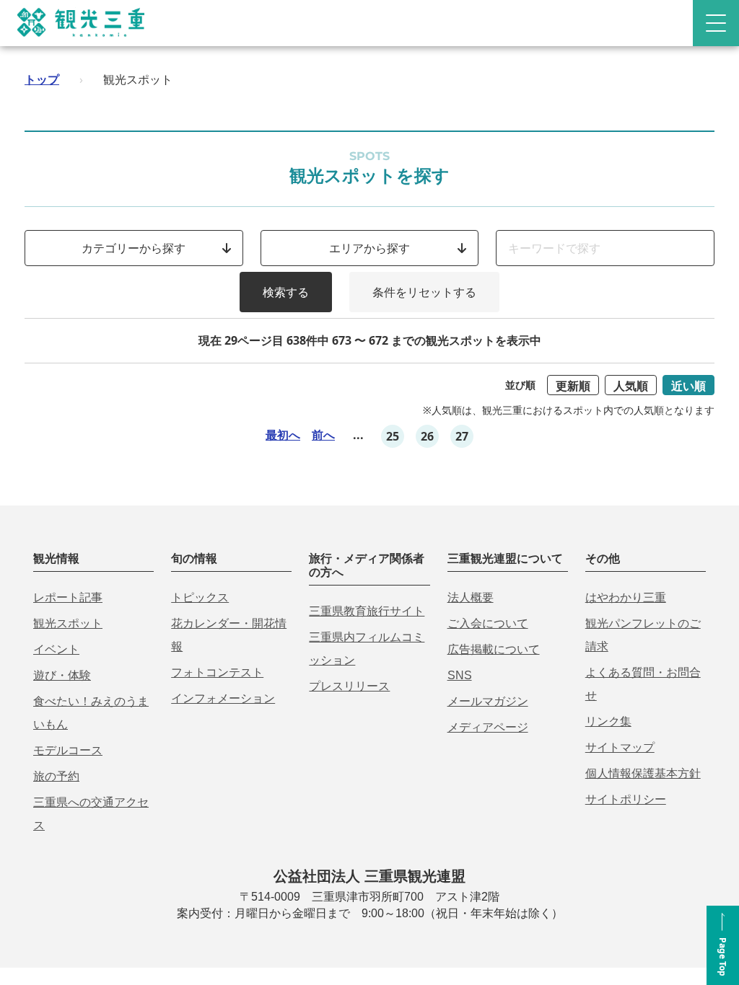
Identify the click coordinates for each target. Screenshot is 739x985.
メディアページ (487, 727)
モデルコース (67, 750)
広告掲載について (493, 649)
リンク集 (608, 721)
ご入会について (487, 623)
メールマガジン (487, 701)
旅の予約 (56, 776)
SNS (459, 675)
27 (461, 436)
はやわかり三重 (625, 597)
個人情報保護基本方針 (643, 773)
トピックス (200, 597)
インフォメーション (223, 698)
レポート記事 (67, 597)
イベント (56, 649)
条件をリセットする (424, 292)
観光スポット (67, 623)
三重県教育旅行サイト (366, 611)
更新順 (573, 386)
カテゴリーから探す (133, 248)
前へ (323, 435)
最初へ (283, 435)
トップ (42, 79)
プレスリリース (349, 686)
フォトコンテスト (217, 672)
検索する (286, 292)
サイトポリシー (625, 799)
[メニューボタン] (716, 23)
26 (427, 436)
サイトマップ (620, 747)
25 (392, 436)
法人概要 (470, 597)
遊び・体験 (62, 675)
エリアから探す (369, 248)
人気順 (630, 386)
